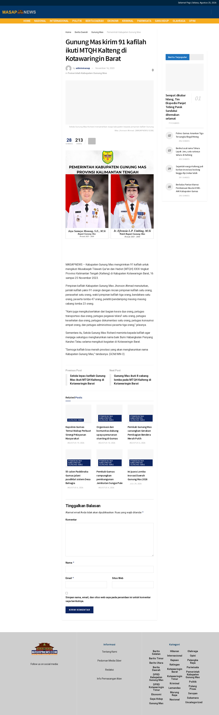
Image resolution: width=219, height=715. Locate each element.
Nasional (40, 21)
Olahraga (179, 21)
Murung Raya (174, 693)
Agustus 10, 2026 (106, 443)
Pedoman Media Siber (109, 660)
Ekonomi (112, 21)
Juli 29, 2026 (135, 484)
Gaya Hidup (162, 21)
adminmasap (83, 68)
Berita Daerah (95, 21)
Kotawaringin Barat (174, 670)
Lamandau (175, 688)
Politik (77, 21)
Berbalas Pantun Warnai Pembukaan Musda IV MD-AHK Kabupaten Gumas (188, 188)
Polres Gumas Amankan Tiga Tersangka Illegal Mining (189, 135)
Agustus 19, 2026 (75, 443)
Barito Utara (156, 662)
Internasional (59, 21)
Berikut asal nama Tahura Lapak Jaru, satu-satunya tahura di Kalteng (188, 151)
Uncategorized (193, 702)
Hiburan (174, 651)
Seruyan (192, 693)
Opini (192, 21)
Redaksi (109, 669)
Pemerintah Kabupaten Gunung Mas (124, 32)
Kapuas (174, 660)
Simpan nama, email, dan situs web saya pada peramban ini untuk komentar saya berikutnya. (108, 599)
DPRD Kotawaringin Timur (156, 687)
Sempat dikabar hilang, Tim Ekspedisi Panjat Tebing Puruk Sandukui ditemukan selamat (176, 106)
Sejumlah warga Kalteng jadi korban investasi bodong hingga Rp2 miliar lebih (189, 170)
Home (26, 21)
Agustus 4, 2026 (106, 488)
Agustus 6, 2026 (137, 443)
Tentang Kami (109, 651)
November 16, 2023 (104, 68)
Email (70, 578)
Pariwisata (144, 21)
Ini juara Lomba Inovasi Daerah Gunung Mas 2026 (137, 475)
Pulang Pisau (193, 687)
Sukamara (193, 697)
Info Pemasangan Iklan (109, 678)
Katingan (175, 664)
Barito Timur (156, 658)
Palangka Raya (192, 661)
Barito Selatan (156, 652)
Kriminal (127, 21)
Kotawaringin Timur (174, 677)
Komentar (71, 519)
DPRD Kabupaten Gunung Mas (156, 677)
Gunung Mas (97, 32)
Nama (70, 562)
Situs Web (117, 578)
